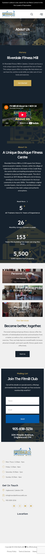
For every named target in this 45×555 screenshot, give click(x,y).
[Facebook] (14, 506)
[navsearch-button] (31, 14)
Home (20, 34)
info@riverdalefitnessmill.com (16, 495)
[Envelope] (31, 506)
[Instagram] (20, 506)
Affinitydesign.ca (34, 547)
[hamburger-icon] (41, 14)
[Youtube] (25, 506)
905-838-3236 (22, 429)
